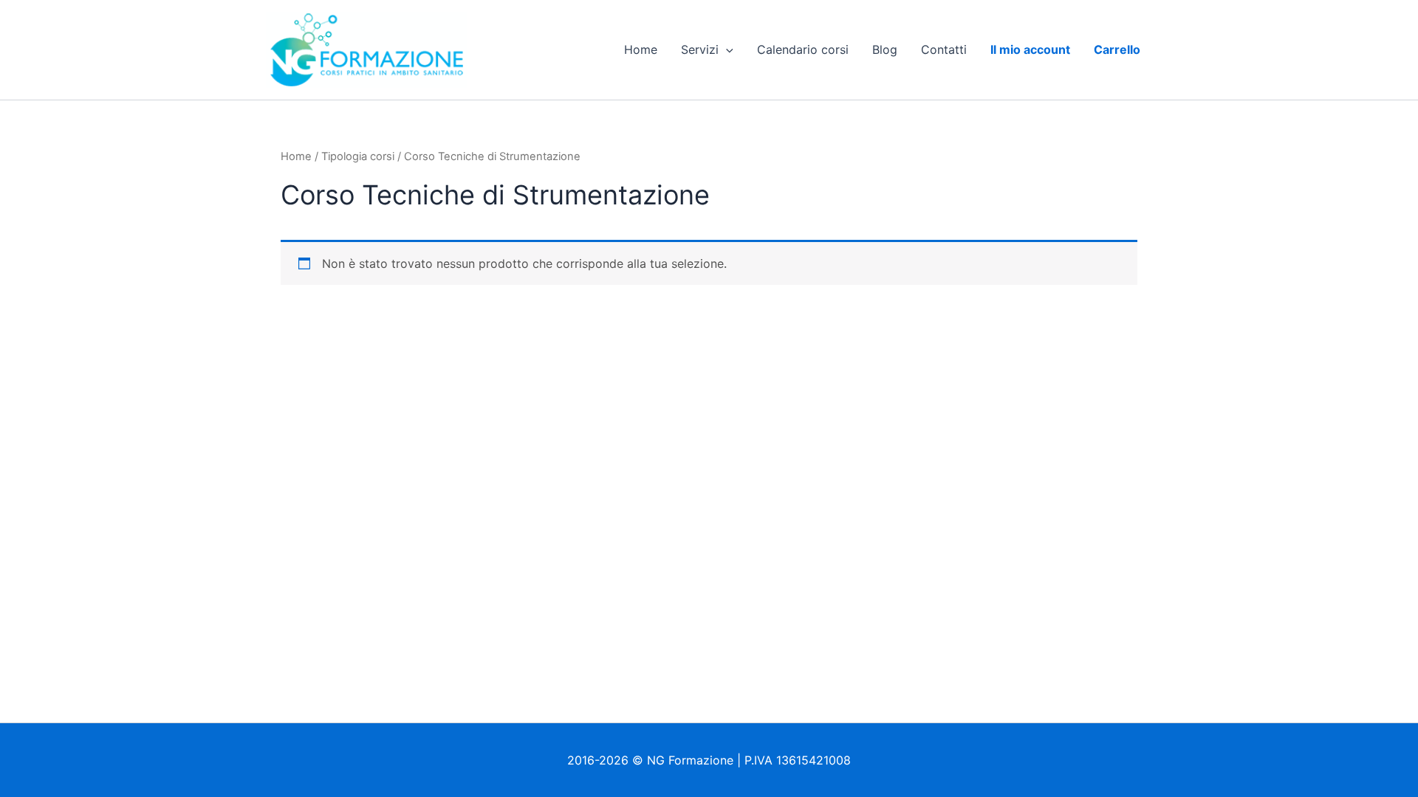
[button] (726, 49)
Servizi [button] (700, 49)
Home (640, 49)
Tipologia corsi (357, 156)
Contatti (944, 49)
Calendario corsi (803, 49)
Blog (884, 49)
